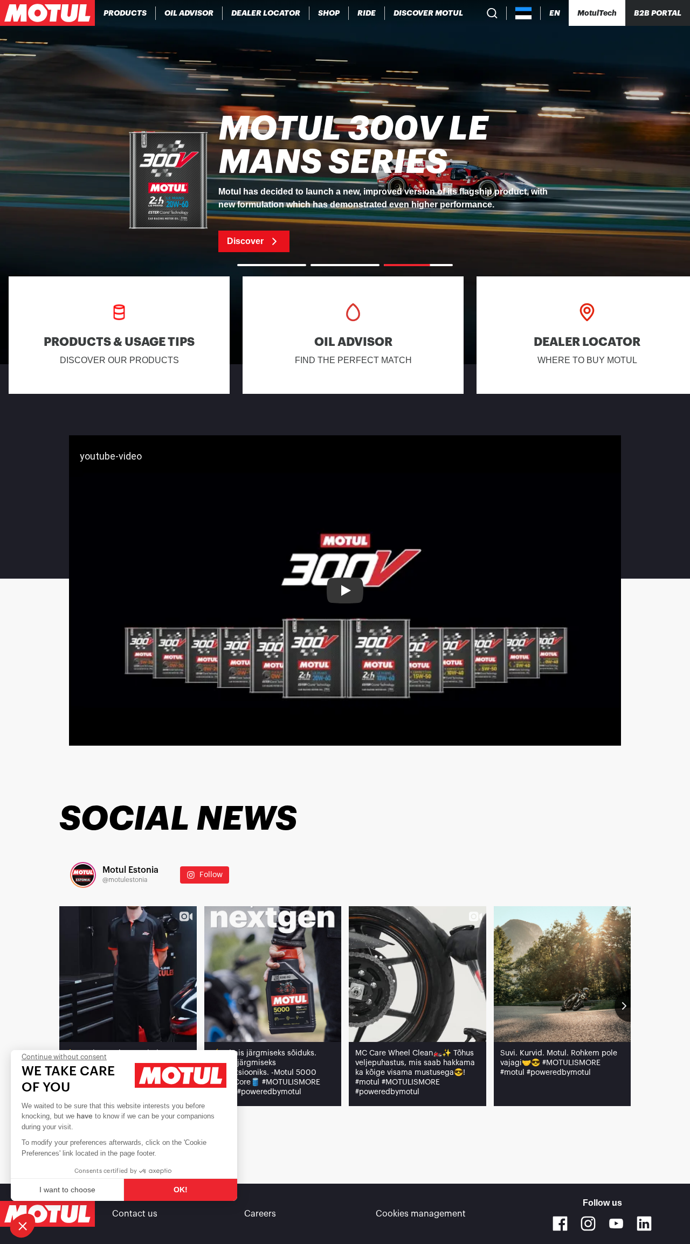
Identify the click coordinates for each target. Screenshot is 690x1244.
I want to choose (67, 1189)
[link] (329, 13)
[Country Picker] (524, 13)
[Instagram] (588, 1223)
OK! (181, 1189)
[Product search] (492, 13)
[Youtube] (616, 1223)
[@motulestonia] (83, 875)
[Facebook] (560, 1223)
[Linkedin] (644, 1223)
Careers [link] (260, 1214)
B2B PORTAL (657, 13)
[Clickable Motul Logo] (47, 13)
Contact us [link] (134, 1214)
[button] (23, 1226)
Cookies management (421, 1214)
